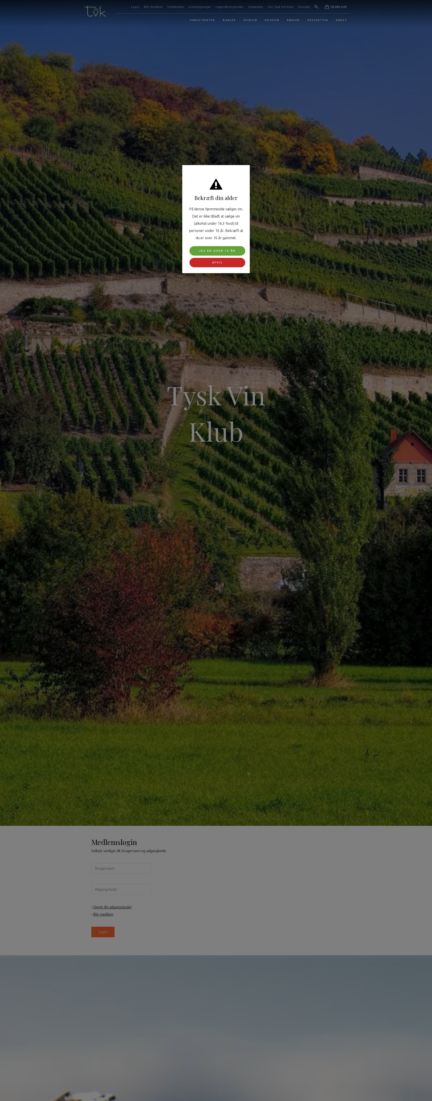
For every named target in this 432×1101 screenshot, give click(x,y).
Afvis (217, 262)
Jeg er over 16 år (217, 250)
